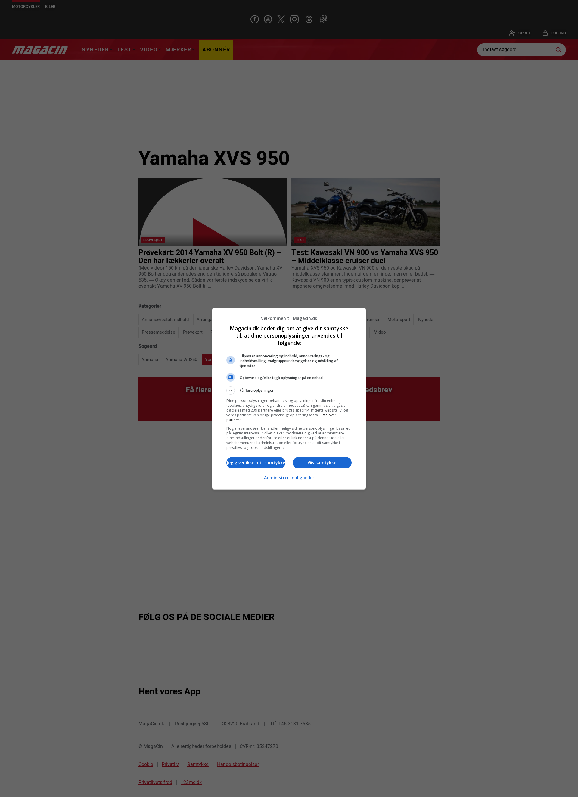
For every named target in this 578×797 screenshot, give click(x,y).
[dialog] (289, 399)
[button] (289, 390)
